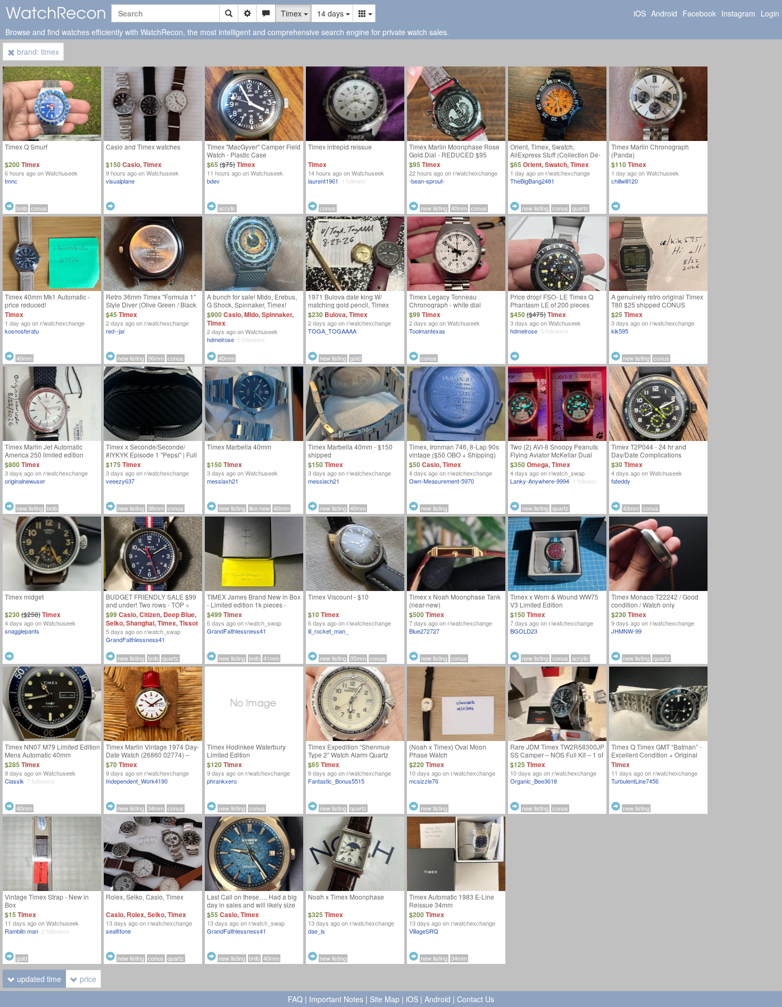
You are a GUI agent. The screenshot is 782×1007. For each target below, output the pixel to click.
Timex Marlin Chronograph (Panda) (650, 150)
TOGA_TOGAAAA (332, 331)
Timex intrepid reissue (340, 146)
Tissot (188, 623)
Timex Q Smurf (26, 146)
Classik (14, 781)
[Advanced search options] (247, 13)
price (87, 978)
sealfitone (118, 931)
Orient (532, 164)
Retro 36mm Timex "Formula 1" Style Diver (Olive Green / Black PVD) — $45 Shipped (151, 304)
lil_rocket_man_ (328, 631)
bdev (213, 181)
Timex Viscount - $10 (338, 596)
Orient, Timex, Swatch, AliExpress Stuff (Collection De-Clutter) (555, 154)
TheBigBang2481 (532, 181)
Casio (131, 164)
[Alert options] (266, 13)
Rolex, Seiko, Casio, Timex (145, 896)
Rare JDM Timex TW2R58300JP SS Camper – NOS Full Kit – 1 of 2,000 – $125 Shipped (557, 754)
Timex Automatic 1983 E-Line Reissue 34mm (451, 900)
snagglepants (22, 631)
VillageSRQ (423, 931)
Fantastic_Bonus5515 (336, 781)
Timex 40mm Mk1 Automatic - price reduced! (47, 300)
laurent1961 (323, 181)
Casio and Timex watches (143, 146)
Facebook (699, 13)
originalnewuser (25, 481)
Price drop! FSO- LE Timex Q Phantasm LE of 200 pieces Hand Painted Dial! (551, 304)
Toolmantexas (427, 331)
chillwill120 (624, 181)
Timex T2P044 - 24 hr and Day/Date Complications (648, 450)
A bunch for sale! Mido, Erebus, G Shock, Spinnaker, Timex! (252, 300)
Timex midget (24, 596)
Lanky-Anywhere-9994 (539, 481)
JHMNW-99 (626, 631)
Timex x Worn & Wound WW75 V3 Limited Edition (554, 600)
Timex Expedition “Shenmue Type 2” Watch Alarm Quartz (349, 750)
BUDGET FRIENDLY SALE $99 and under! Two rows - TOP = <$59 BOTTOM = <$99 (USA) (151, 604)
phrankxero (222, 781)
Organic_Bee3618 (533, 781)
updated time (38, 978)
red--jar (115, 331)
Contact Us (475, 999)
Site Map (385, 999)
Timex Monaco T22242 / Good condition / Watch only (654, 600)
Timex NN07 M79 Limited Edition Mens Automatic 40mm (52, 750)
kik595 (619, 331)
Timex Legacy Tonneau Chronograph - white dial (445, 300)
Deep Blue (179, 614)
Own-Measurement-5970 (441, 481)
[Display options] (364, 13)
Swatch (556, 164)
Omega (537, 464)
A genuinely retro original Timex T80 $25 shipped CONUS (657, 300)
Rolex (135, 914)
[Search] (228, 13)
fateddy (620, 481)
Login (770, 13)
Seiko (114, 623)
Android (664, 13)
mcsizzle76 (423, 781)
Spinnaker (277, 314)
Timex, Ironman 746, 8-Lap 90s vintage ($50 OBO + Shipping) (454, 450)
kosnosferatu (22, 331)
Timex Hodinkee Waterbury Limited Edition (246, 750)
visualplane (120, 181)
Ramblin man (21, 931)
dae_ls (316, 931)
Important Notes (336, 999)
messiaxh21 (222, 481)
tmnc (11, 181)
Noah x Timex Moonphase (346, 896)
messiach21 (323, 481)
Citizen (149, 614)
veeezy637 (120, 481)
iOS (640, 13)
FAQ (295, 999)
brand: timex (37, 51)
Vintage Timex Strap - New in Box (47, 900)
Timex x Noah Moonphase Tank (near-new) (455, 600)
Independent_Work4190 (137, 781)
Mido (251, 314)
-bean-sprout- (427, 181)
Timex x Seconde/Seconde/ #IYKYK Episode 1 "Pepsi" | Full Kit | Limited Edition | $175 (151, 454)
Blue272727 (424, 631)
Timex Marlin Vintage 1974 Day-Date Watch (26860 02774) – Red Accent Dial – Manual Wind (152, 754)
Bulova (335, 314)
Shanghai (140, 623)
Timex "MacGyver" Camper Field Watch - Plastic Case (254, 150)
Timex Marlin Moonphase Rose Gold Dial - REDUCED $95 (454, 150)
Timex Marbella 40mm (239, 446)
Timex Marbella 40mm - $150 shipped (350, 450)
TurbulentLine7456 (635, 781)
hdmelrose (220, 339)
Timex (30, 164)
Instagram (738, 13)
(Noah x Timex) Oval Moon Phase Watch (447, 750)
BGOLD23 (523, 631)
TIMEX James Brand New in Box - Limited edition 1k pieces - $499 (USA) (254, 604)
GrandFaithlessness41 (135, 639)
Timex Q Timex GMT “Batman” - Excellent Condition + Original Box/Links (656, 754)
